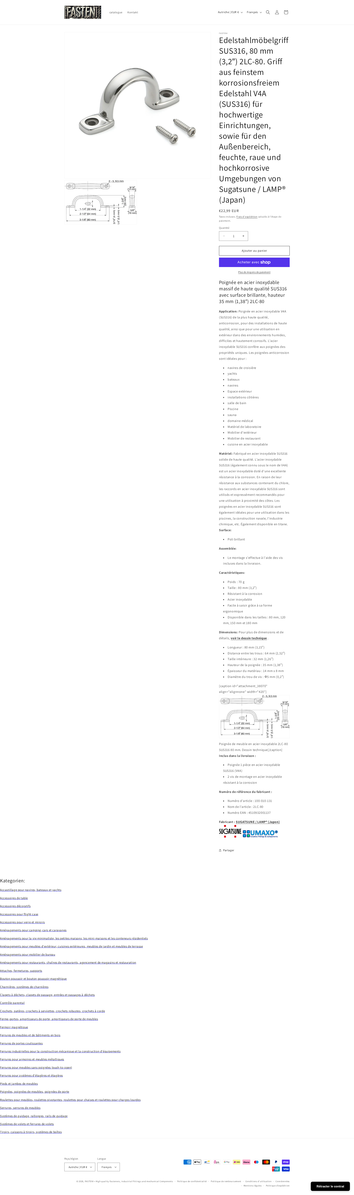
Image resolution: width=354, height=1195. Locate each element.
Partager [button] (228, 850)
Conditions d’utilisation (258, 1181)
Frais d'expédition (247, 216)
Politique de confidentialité (192, 1181)
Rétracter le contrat (330, 1186)
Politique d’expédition (278, 1185)
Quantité (224, 228)
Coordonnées (283, 1181)
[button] (267, 12)
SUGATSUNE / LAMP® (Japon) (258, 822)
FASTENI (89, 1181)
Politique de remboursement (226, 1181)
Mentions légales (253, 1185)
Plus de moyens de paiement (254, 272)
